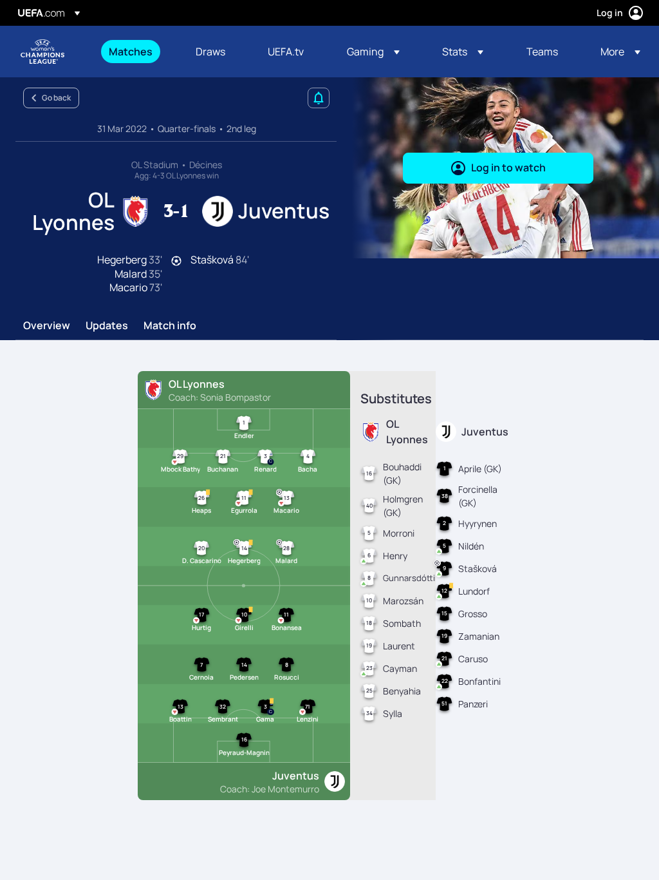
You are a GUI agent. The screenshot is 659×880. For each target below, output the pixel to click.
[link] (130, 51)
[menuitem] (136, 51)
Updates (107, 326)
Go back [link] (56, 97)
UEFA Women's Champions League (42, 51)
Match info (170, 326)
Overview (46, 326)
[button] (373, 51)
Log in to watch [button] (508, 167)
